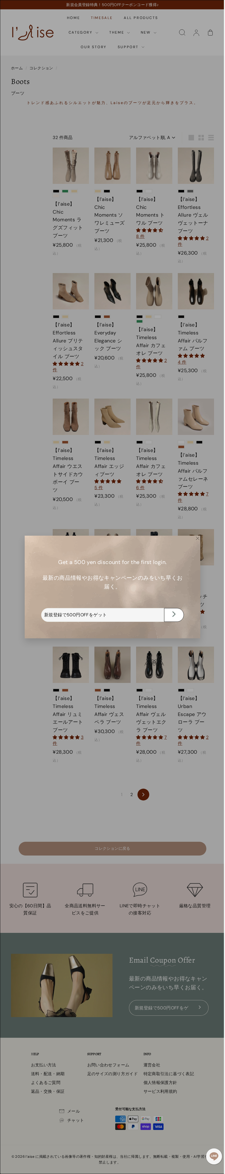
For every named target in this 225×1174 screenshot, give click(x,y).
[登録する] (172, 615)
